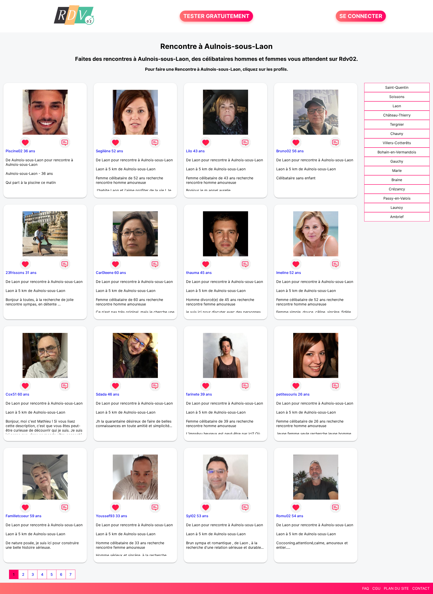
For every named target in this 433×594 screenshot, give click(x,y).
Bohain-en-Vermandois (397, 152)
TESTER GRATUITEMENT (216, 16)
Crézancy (397, 189)
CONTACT (421, 588)
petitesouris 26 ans (293, 394)
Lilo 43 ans (195, 151)
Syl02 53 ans (197, 516)
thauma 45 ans (199, 272)
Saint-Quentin (396, 87)
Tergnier (397, 124)
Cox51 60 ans (17, 394)
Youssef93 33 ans (111, 516)
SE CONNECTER (360, 16)
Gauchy (396, 161)
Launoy (397, 207)
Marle (397, 170)
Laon (397, 106)
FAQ (365, 588)
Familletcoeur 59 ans (23, 516)
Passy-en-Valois (396, 198)
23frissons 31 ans (21, 272)
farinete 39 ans (199, 394)
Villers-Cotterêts (397, 143)
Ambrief (397, 216)
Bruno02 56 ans (290, 151)
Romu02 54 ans (289, 516)
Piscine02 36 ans (20, 151)
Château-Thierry (397, 115)
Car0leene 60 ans (111, 272)
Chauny (396, 133)
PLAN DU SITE (396, 588)
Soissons (396, 96)
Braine (397, 180)
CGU (376, 588)
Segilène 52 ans (109, 151)
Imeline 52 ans (288, 272)
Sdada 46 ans (107, 394)
